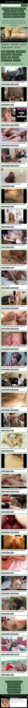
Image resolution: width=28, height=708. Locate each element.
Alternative (20, 11)
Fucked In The (10, 51)
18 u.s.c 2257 (9, 695)
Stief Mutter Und (21, 51)
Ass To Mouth (7, 16)
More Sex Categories (18, 16)
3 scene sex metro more (14, 692)
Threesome (15, 14)
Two (16, 8)
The (9, 57)
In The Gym (17, 60)
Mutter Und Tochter (7, 60)
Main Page (5, 8)
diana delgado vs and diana (14, 689)
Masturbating (6, 14)
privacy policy (18, 695)
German (4, 57)
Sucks (11, 8)
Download (17, 47)
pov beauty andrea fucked (14, 684)
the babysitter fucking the (14, 687)
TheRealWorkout (6, 54)
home (3, 695)
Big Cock (22, 14)
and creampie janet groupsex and (14, 681)
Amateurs (7, 11)
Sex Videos (22, 8)
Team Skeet (15, 57)
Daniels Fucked (17, 54)
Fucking (14, 11)
